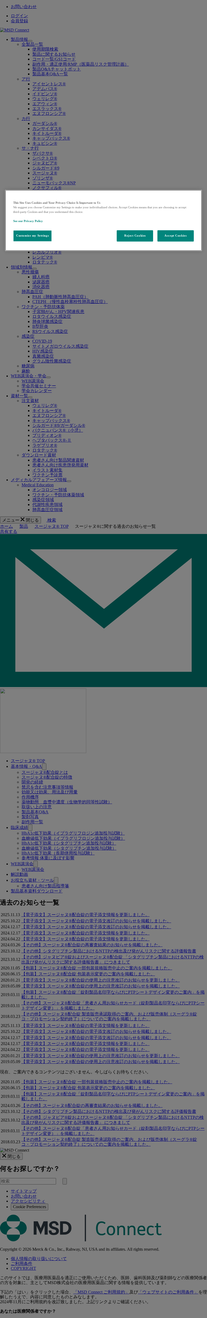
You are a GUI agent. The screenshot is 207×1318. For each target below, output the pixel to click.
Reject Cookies (135, 235)
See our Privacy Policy (28, 221)
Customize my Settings (32, 235)
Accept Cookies (175, 235)
